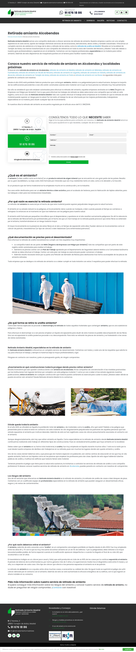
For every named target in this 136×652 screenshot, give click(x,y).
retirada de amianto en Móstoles (88, 70)
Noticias (111, 20)
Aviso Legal (74, 157)
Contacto (122, 20)
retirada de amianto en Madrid (62, 70)
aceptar (128, 649)
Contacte (57, 587)
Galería (100, 20)
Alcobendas (74, 466)
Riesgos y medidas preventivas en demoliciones (67, 620)
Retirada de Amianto (71, 20)
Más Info (101, 649)
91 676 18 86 (73, 13)
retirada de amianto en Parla (61, 75)
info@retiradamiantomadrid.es (52, 3)
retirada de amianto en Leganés (67, 73)
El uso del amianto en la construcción (63, 626)
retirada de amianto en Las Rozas (88, 75)
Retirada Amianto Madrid (15, 37)
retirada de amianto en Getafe (93, 73)
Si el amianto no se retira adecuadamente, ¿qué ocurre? (67, 613)
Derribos (91, 20)
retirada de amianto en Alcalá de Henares (36, 73)
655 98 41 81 (69, 3)
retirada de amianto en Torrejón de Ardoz (32, 75)
